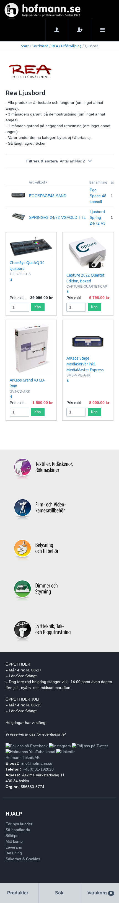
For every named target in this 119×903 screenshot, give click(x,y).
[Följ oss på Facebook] (27, 746)
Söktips (12, 835)
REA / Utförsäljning (66, 46)
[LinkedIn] (66, 751)
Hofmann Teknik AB (23, 757)
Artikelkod (37, 182)
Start (25, 46)
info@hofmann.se (36, 763)
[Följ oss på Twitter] (90, 746)
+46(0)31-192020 (38, 769)
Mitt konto (14, 841)
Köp (37, 307)
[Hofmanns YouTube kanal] (30, 751)
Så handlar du (18, 829)
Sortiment (40, 46)
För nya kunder (19, 824)
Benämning (98, 182)
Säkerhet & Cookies (23, 859)
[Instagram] (60, 746)
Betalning (14, 853)
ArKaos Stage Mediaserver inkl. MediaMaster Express (85, 364)
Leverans (14, 847)
